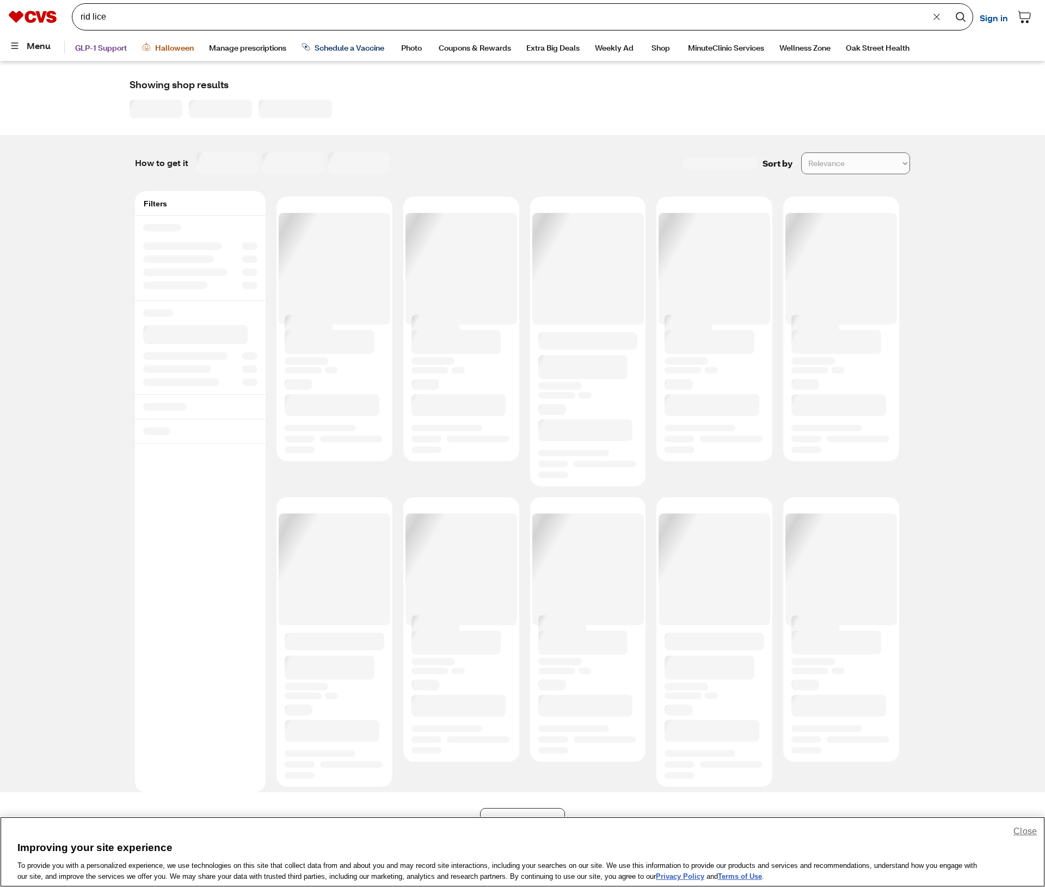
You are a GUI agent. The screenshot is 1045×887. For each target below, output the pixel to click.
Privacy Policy (680, 876)
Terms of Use (740, 876)
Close (1025, 831)
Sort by (777, 163)
